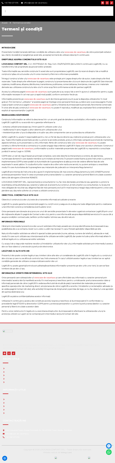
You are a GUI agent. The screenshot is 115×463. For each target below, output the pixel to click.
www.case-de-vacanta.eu (75, 52)
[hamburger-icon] (108, 11)
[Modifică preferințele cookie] (4, 458)
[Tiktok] (111, 2)
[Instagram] (107, 2)
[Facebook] (102, 2)
